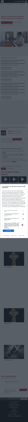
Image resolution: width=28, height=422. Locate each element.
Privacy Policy (22, 235)
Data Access (14, 235)
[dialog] (14, 211)
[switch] (23, 214)
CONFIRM (8, 230)
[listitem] (14, 211)
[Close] (25, 186)
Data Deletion (6, 235)
